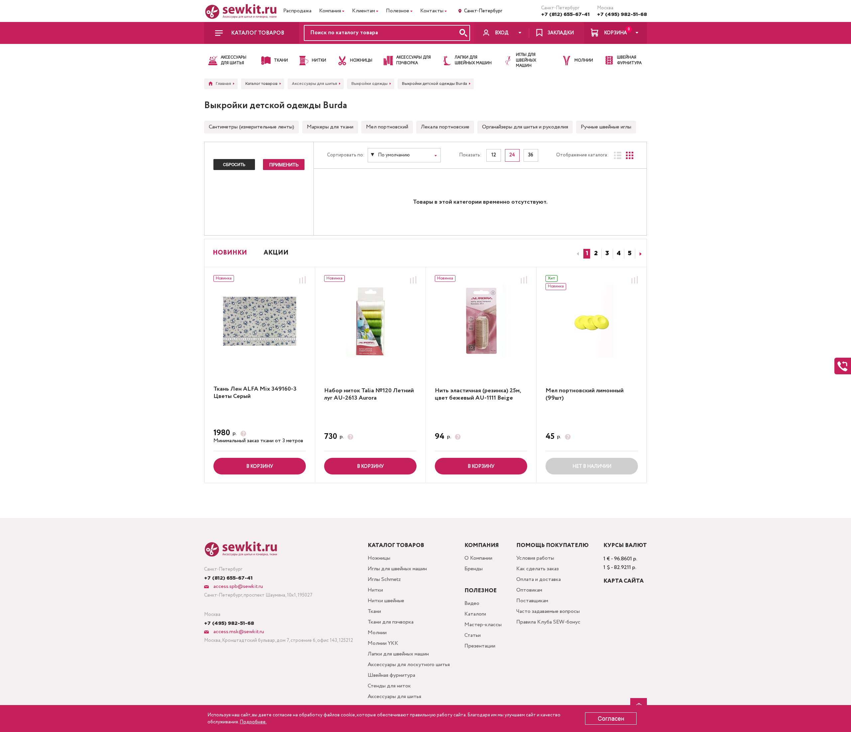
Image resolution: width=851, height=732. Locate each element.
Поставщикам (532, 601)
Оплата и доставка (538, 579)
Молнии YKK (383, 643)
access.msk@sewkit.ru (238, 631)
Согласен (611, 718)
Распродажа (297, 11)
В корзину (259, 466)
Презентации (479, 646)
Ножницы (379, 558)
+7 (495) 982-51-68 (622, 14)
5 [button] (630, 253)
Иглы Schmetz (384, 579)
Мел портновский (387, 127)
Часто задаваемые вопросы (548, 611)
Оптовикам (529, 590)
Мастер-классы (483, 625)
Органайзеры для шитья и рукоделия (525, 127)
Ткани (374, 611)
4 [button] (619, 253)
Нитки (375, 590)
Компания (330, 11)
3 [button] (607, 253)
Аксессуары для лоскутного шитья (409, 664)
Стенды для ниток (389, 686)
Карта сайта (623, 581)
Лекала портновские (445, 127)
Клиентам (363, 11)
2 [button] (596, 253)
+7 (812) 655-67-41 (565, 14)
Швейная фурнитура (391, 675)
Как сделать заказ (537, 569)
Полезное (397, 11)
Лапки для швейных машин (398, 654)
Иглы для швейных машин (397, 569)
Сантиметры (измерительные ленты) (251, 127)
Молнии (377, 633)
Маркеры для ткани (330, 127)
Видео (471, 603)
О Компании (478, 558)
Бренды (473, 569)
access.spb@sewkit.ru (237, 586)
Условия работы (535, 558)
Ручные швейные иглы (606, 127)
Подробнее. (253, 722)
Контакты (431, 11)
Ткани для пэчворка (391, 622)
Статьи (472, 635)
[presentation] (577, 254)
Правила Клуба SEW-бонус (548, 622)
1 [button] (587, 253)
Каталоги (475, 614)
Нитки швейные (386, 601)
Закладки (560, 33)
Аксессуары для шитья (394, 696)
